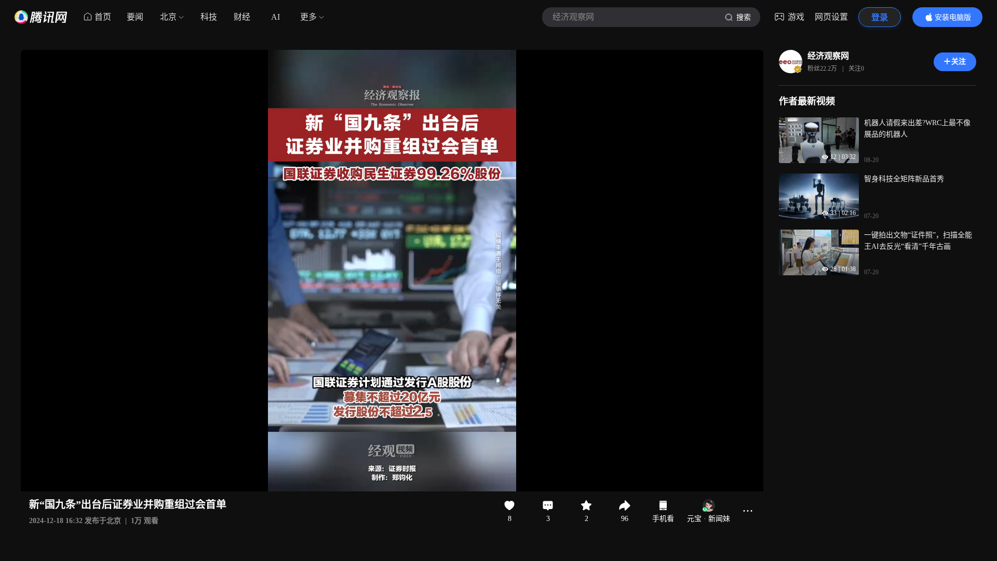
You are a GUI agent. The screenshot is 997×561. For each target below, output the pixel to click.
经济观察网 (828, 55)
